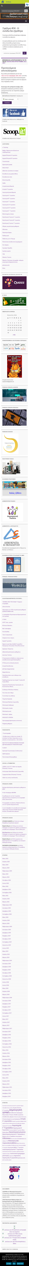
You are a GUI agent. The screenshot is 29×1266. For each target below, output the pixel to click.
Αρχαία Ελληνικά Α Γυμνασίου (9, 155)
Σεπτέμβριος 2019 (7, 942)
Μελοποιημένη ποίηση (8, 214)
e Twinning (5, 147)
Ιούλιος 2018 (5, 982)
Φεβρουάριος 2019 (7, 960)
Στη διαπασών (21, 1138)
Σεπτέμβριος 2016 (7, 1044)
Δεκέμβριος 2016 (6, 1034)
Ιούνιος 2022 (5, 883)
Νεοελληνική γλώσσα (17, 1132)
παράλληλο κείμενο (6, 1153)
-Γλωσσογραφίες (6, 733)
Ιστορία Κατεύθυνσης (7, 666)
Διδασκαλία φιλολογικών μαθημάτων (11, 652)
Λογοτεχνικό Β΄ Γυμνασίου (9, 207)
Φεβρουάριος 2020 (7, 926)
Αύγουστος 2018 (6, 979)
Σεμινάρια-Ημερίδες (7, 248)
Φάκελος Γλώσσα (6, 257)
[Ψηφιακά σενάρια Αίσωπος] (14, 395)
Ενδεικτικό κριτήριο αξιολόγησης (20, 1116)
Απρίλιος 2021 (6, 898)
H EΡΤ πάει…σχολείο (7, 622)
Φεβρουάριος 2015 (7, 1087)
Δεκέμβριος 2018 (6, 966)
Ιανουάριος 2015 (6, 1090)
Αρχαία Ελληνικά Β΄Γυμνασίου (9, 158)
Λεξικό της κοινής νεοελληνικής (10, 777)
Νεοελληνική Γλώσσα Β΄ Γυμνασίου (11, 220)
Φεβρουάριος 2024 (7, 871)
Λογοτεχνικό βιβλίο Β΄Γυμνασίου (15, 1130)
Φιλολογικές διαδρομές (8, 705)
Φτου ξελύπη (22, 1143)
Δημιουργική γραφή (7, 164)
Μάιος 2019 (5, 951)
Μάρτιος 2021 (5, 901)
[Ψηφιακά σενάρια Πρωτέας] (14, 417)
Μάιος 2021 (5, 895)
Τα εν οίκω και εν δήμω (8, 692)
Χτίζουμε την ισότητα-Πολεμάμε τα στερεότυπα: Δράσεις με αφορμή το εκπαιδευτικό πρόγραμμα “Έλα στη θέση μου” (14, 827)
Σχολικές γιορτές (6, 251)
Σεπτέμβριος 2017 (7, 1013)
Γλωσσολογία (5, 161)
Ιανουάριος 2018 (6, 1000)
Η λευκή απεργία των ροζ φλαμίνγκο (11, 1119)
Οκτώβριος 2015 (6, 1068)
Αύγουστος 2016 (6, 1047)
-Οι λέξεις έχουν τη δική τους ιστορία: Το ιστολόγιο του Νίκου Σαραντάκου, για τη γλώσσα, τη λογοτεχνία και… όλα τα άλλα (12, 738)
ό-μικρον (4, 747)
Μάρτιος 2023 (5, 877)
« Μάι (14, 335)
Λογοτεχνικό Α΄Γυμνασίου (8, 204)
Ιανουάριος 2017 (6, 1031)
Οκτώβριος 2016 (6, 1040)
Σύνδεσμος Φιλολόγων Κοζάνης (10, 689)
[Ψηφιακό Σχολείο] (10, 443)
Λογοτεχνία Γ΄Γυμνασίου (11, 1126)
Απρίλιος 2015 (6, 1081)
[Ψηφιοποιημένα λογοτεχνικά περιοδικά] (14, 346)
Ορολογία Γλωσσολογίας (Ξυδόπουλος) (12, 750)
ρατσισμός (5, 1155)
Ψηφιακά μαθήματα (7, 723)
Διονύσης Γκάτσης (7, 655)
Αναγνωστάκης (10, 1107)
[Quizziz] (14, 282)
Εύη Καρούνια (6, 832)
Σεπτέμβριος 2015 (7, 1071)
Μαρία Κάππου (6, 672)
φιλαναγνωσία (5, 265)
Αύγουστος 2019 (6, 945)
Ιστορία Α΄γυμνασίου (16, 1121)
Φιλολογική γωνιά (6, 711)
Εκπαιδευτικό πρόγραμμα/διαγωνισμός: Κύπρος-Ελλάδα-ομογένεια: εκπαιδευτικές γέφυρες (12, 1114)
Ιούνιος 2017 (5, 1016)
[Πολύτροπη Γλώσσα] (11, 467)
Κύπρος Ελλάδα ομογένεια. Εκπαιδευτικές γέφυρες (15, 1123)
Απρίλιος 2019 (6, 954)
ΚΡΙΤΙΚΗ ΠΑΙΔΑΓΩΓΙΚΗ (8, 669)
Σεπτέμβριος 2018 (7, 976)
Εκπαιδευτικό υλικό (7, 177)
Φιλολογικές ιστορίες (7, 708)
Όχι (14, 1263)
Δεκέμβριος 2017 (6, 1003)
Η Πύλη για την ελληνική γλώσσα (10, 663)
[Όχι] (27, 1259)
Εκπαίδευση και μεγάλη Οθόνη (10, 173)
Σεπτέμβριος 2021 (7, 892)
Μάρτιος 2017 (5, 1025)
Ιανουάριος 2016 (6, 1059)
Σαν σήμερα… (5, 245)
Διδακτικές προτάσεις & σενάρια (10, 170)
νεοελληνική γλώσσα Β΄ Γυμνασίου (9, 1151)
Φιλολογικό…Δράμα (7, 714)
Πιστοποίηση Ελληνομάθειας (9, 757)
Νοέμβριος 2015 (6, 1065)
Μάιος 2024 (5, 864)
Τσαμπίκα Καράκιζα (7, 699)
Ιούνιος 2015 (5, 1074)
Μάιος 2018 (5, 988)
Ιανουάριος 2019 (6, 963)
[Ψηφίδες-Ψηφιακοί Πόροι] (14, 585)
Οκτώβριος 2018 (6, 973)
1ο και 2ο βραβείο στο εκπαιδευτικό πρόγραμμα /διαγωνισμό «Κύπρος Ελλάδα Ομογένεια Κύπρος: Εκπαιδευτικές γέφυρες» (14, 809)
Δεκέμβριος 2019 (6, 932)
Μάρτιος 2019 (5, 957)
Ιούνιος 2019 (5, 948)
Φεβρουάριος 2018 (7, 997)
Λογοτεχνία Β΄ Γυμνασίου (8, 198)
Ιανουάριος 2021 (6, 908)
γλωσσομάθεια (8, 1145)
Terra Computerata (7, 634)
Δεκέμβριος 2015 (6, 1062)
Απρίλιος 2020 (6, 920)
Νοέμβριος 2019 (6, 935)
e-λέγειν (4, 619)
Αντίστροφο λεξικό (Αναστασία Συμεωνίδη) (13, 771)
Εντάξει (9, 1263)
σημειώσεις (11, 1155)
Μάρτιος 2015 (5, 1084)
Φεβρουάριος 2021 (7, 905)
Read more (20, 1263)
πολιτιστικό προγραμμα (17, 1153)
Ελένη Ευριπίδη (6, 180)
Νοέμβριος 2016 (6, 1037)
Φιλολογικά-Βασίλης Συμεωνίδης (10, 702)
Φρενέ (18, 1143)
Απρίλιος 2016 (6, 1053)
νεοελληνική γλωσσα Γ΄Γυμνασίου (12, 1149)
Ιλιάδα (3, 183)
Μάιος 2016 (5, 1050)
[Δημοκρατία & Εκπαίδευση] (11, 537)
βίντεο (3, 1145)
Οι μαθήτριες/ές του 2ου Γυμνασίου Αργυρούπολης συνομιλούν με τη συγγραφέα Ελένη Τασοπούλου (13, 797)
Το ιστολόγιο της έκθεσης (8, 695)
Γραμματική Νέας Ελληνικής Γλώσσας (11, 774)
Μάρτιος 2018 (5, 994)
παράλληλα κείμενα (20, 1151)
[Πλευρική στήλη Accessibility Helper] (27, 5)
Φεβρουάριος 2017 (7, 1028)
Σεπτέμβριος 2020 (7, 914)
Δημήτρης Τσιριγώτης (7, 648)
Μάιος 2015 (5, 1078)
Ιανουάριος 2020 (6, 929)
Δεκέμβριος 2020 (6, 911)
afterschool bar (6, 606)
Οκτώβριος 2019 (6, 939)
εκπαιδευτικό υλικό (14, 1145)
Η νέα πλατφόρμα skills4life (9, 792)
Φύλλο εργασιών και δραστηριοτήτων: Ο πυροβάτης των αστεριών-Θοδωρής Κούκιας (14, 840)
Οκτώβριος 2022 (6, 880)
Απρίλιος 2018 (6, 991)
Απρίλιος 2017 (6, 1022)
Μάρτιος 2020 (5, 923)
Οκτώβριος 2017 (6, 1010)
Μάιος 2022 (5, 886)
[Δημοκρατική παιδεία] (12, 512)
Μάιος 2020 (5, 917)
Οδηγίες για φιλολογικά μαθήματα (10, 226)
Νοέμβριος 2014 (6, 1096)
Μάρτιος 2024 (5, 867)
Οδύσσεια (4, 229)
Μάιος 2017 (5, 1019)
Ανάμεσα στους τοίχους (8, 637)
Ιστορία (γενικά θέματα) (8, 186)
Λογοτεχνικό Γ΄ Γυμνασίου (8, 211)
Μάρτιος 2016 (5, 1056)
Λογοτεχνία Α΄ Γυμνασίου (8, 195)
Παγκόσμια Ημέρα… (7, 232)
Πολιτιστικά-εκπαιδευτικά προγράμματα (12, 241)
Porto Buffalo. (5, 631)
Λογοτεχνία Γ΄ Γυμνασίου (8, 201)
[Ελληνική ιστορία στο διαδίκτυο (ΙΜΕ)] (13, 564)
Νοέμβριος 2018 (6, 969)
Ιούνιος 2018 (5, 985)
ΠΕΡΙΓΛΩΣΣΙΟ (6, 753)
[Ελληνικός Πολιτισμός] (14, 488)
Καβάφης (22, 1121)
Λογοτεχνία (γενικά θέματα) (9, 192)
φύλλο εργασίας (5, 1159)
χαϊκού (10, 1159)
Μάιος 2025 (5, 858)
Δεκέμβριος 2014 (6, 1093)
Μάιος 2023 (5, 874)
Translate (7, 102)
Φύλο (3, 268)
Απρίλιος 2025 (6, 861)
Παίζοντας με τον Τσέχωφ (8, 238)
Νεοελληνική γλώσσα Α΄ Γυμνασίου (13, 1134)
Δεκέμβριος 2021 (6, 889)
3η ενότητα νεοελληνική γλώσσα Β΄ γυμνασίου (11, 1105)
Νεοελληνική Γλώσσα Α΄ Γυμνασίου (11, 217)
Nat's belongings (6, 628)
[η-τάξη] (14, 301)
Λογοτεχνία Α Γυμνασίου (7, 1125)
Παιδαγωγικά (5, 235)
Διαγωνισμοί (5, 167)
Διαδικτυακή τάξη (19, 13)
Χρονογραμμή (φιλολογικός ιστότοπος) (12, 720)
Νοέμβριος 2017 (6, 1006)
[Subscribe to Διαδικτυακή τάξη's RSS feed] (2, 5)
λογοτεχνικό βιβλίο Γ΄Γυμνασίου (16, 1147)
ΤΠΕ (3, 254)
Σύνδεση (8, 2)
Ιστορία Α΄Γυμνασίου (7, 189)
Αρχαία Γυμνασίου (7, 641)
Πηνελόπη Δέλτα (14, 1138)
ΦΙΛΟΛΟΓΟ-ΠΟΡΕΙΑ (7, 717)
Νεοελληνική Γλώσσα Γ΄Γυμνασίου (11, 223)
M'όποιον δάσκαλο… (7, 625)
